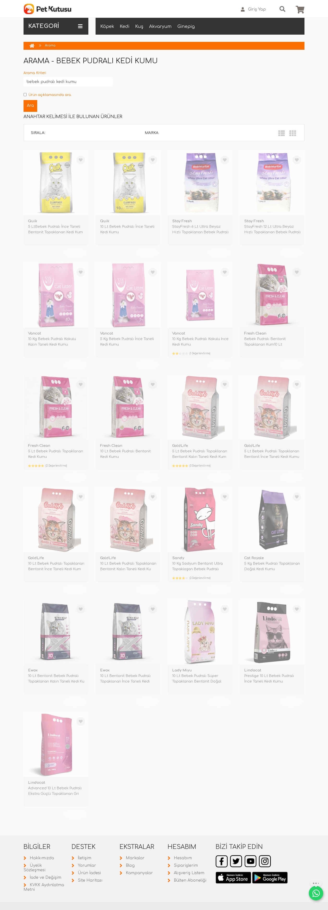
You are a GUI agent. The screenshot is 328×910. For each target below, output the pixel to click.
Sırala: (38, 133)
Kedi (124, 26)
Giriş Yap (257, 9)
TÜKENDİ (75, 253)
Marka (151, 133)
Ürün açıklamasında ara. (50, 95)
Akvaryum (160, 26)
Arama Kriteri (35, 73)
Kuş (139, 26)
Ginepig (186, 26)
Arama (50, 45)
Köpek (107, 26)
